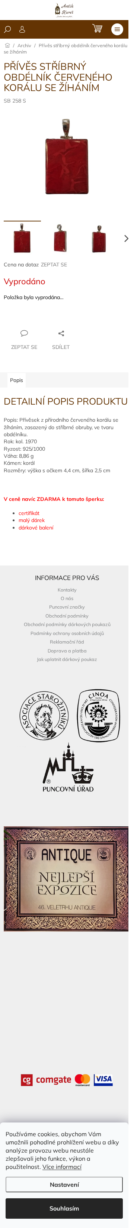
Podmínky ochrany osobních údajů (67, 633)
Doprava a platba (67, 651)
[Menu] (117, 29)
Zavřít (44, 318)
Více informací (62, 1166)
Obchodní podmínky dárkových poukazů (67, 624)
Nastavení (64, 1184)
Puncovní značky (67, 607)
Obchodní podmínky (67, 616)
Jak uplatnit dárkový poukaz (67, 659)
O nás (67, 598)
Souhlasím (64, 1208)
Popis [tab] (16, 380)
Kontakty (67, 590)
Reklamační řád (67, 642)
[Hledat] (7, 29)
